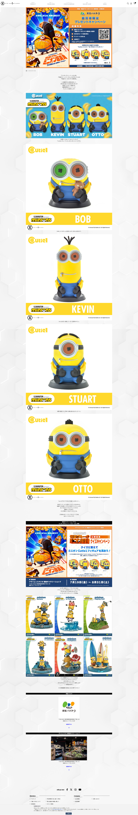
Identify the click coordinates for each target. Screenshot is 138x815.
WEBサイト (69, 724)
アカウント (33, 799)
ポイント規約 (50, 804)
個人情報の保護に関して (58, 809)
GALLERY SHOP (87, 3)
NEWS (105, 3)
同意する (69, 813)
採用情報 (77, 801)
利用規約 (33, 804)
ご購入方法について (36, 801)
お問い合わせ (96, 799)
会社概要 (77, 799)
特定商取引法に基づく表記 (53, 799)
